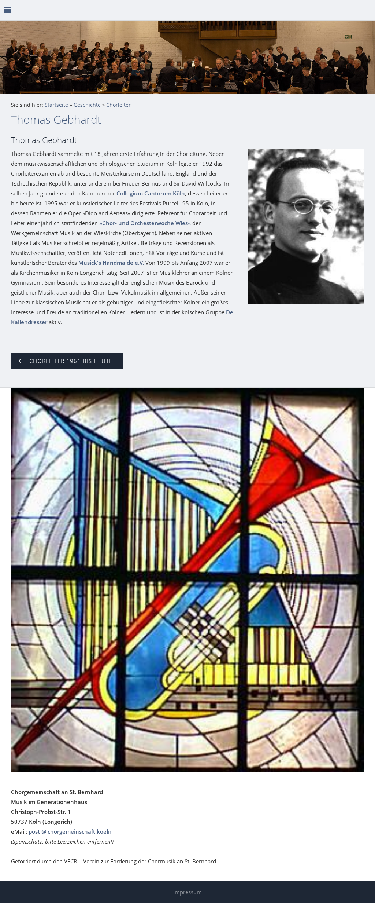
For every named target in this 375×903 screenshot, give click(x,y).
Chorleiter (118, 105)
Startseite (56, 105)
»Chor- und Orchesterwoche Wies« (145, 223)
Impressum (187, 892)
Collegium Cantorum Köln (150, 193)
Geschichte (87, 105)
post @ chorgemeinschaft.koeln (70, 831)
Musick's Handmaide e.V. (111, 262)
